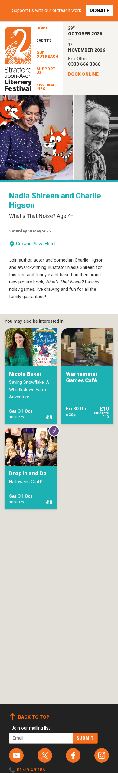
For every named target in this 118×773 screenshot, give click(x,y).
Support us (46, 71)
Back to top (33, 717)
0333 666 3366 (84, 64)
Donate (100, 10)
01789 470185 (31, 770)
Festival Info (45, 87)
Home (42, 28)
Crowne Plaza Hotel (35, 243)
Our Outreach (47, 54)
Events (44, 40)
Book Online (83, 74)
